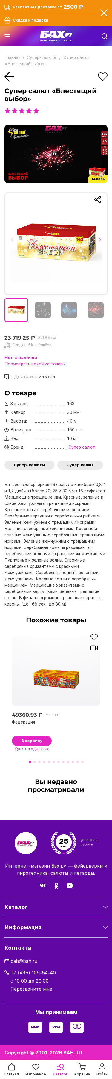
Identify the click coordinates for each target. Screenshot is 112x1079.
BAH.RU (72, 1053)
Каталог (15, 907)
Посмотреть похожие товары (34, 363)
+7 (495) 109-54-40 (33, 973)
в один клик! (32, 749)
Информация (22, 927)
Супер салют (80, 465)
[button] (14, 243)
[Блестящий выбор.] (56, 244)
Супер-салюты (29, 465)
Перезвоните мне (31, 989)
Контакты (18, 948)
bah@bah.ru (23, 961)
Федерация (23, 722)
